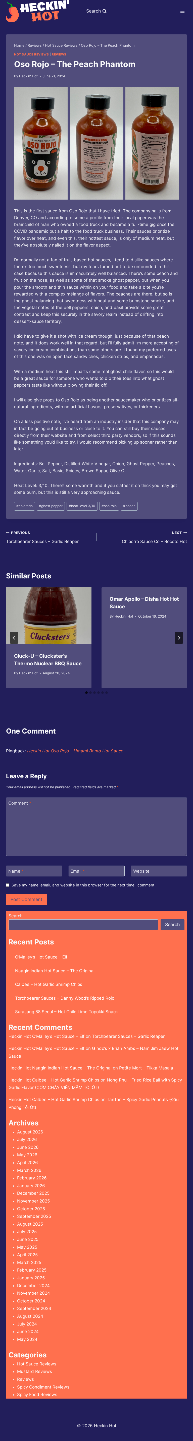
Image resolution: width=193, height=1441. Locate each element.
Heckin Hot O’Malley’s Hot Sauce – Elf (46, 1036)
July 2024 (27, 1324)
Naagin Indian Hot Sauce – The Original (54, 970)
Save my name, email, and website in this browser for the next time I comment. (84, 885)
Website (141, 871)
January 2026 (31, 1185)
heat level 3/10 (82, 506)
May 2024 (27, 1339)
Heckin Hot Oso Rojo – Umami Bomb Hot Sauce (75, 750)
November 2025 (33, 1201)
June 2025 (27, 1239)
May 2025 (27, 1247)
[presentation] (48, 615)
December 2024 (33, 1285)
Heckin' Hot (28, 76)
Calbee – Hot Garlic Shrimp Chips (48, 984)
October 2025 (31, 1208)
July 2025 (27, 1231)
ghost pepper (51, 506)
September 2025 (34, 1216)
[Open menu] (182, 11)
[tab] (86, 692)
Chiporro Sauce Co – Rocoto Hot (154, 537)
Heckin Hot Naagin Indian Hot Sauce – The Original (60, 1067)
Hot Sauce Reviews (31, 54)
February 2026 (32, 1177)
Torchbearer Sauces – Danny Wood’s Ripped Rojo (64, 998)
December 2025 (33, 1193)
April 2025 (27, 1254)
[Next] (179, 638)
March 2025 (29, 1262)
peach (129, 506)
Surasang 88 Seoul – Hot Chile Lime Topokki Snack (66, 1011)
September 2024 (34, 1308)
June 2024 (28, 1331)
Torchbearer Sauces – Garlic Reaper (42, 537)
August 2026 (30, 1131)
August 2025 (30, 1224)
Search (16, 915)
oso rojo (109, 506)
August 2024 (30, 1316)
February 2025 (31, 1270)
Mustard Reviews (34, 1371)
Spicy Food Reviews (37, 1394)
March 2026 (29, 1170)
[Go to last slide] (14, 638)
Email (78, 871)
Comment (19, 803)
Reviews (59, 54)
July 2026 (27, 1139)
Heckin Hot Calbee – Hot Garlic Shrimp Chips (54, 1080)
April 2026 (27, 1162)
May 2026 (27, 1154)
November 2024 (33, 1293)
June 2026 (28, 1147)
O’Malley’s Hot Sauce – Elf (41, 956)
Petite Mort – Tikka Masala (146, 1067)
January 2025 (31, 1277)
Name (16, 871)
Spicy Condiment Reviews (43, 1387)
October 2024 (31, 1300)
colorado (24, 506)
